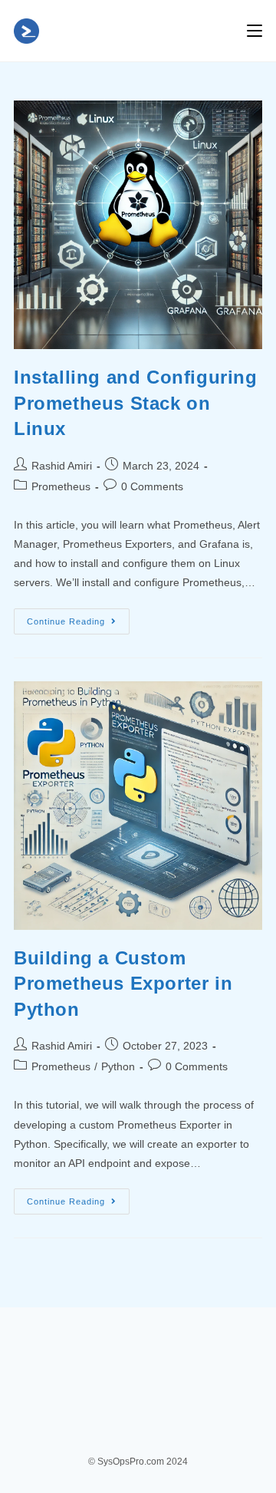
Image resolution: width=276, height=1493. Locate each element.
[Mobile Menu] (254, 30)
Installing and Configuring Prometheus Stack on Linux (136, 403)
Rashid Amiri (61, 466)
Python (118, 1066)
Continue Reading (78, 624)
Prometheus (60, 486)
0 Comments (152, 486)
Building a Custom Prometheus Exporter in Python (123, 984)
